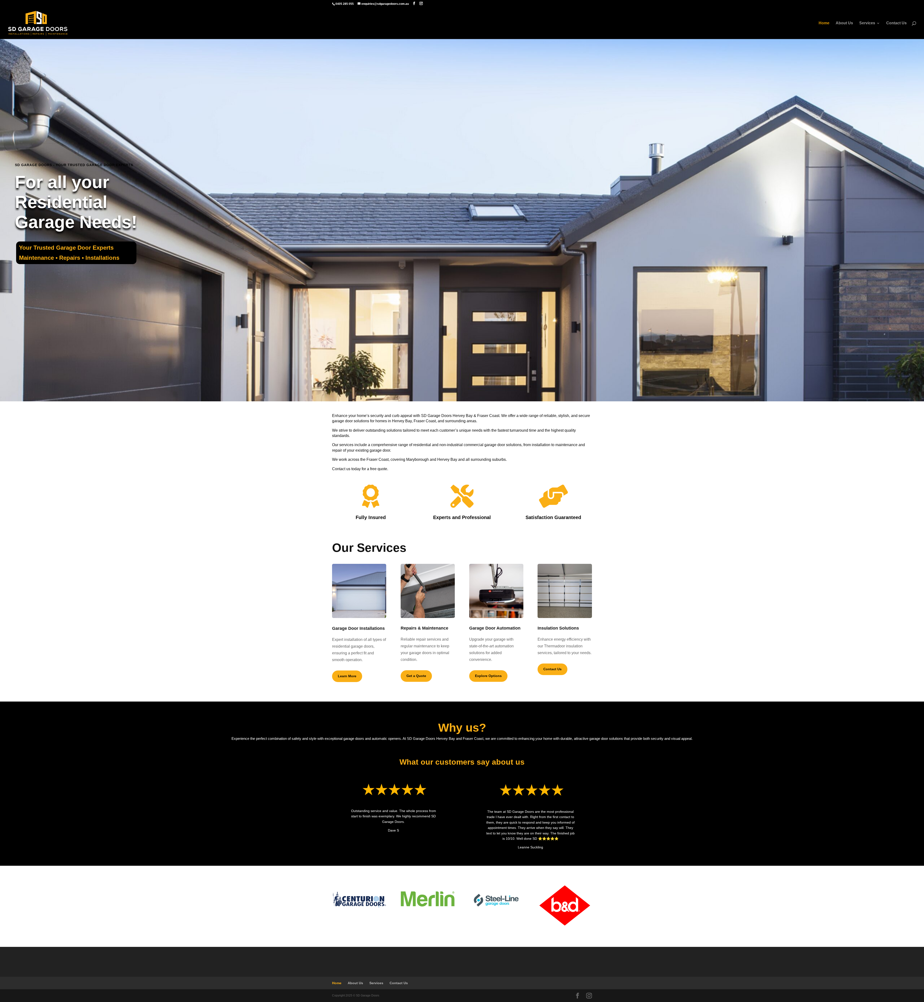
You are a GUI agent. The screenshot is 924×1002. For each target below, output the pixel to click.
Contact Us (896, 23)
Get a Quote (416, 676)
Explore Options (488, 676)
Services (867, 23)
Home (824, 23)
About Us (844, 23)
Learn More (347, 676)
